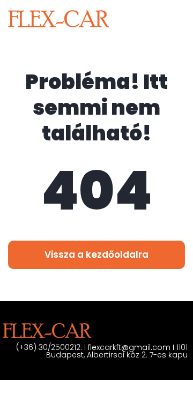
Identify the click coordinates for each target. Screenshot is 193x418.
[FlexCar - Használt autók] (58, 18)
